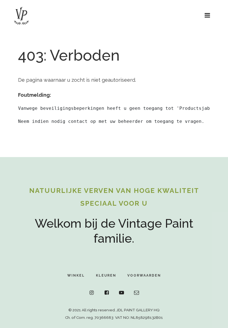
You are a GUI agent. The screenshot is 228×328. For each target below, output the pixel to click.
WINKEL (76, 275)
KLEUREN (106, 275)
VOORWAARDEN (144, 275)
